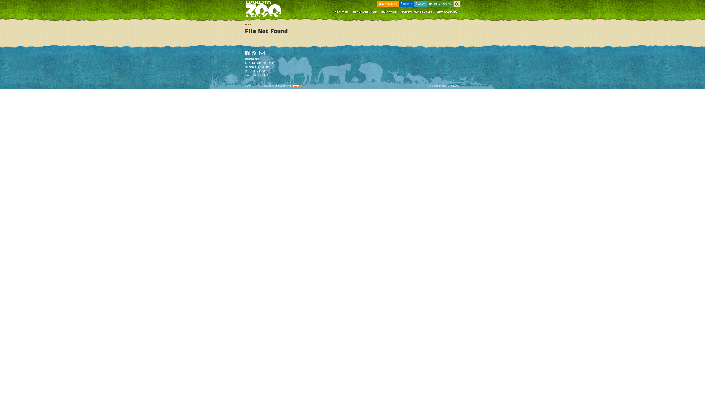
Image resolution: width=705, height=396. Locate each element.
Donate (407, 4)
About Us (342, 12)
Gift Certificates (442, 4)
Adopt (421, 4)
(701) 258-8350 (259, 75)
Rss (255, 53)
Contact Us (453, 85)
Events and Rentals (417, 12)
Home (248, 24)
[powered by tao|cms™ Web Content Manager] (299, 85)
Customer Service (437, 85)
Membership (389, 4)
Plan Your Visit (365, 12)
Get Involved (447, 12)
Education (389, 12)
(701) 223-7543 (258, 71)
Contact (262, 53)
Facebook (248, 53)
